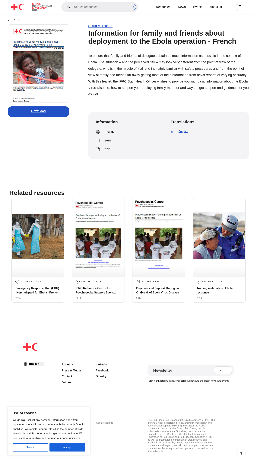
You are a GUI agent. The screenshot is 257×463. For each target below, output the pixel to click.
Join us (66, 382)
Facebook (102, 370)
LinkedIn (101, 364)
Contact (67, 376)
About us (216, 6)
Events (197, 6)
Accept (67, 447)
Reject (30, 447)
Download (38, 111)
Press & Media (71, 370)
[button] (240, 7)
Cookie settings (104, 422)
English (183, 131)
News (182, 6)
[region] (49, 431)
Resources (163, 6)
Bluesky (101, 376)
